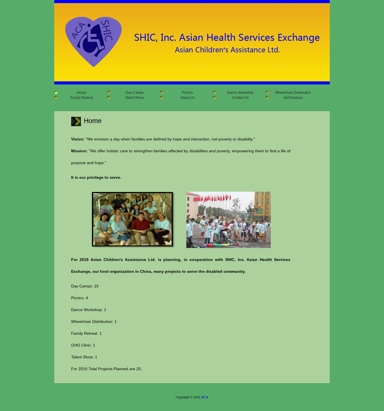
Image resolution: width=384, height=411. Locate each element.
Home (79, 93)
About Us (185, 98)
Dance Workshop (238, 93)
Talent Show (132, 98)
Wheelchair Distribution (291, 93)
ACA (204, 397)
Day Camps (132, 93)
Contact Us (238, 98)
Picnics (185, 93)
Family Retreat (79, 98)
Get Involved (291, 98)
